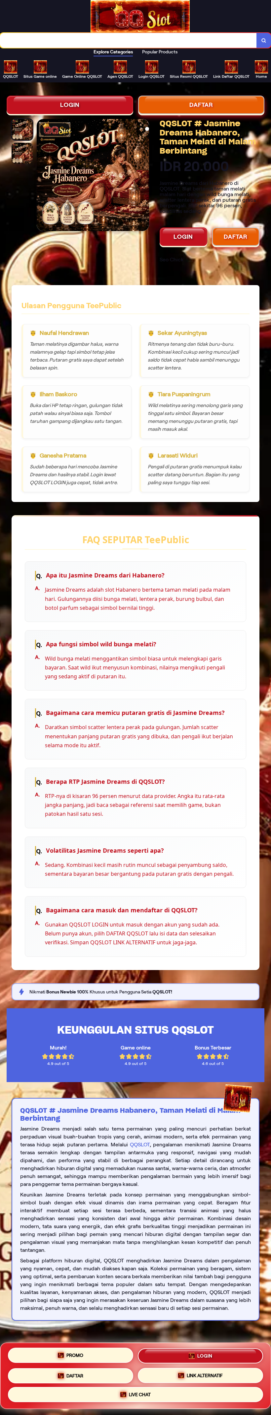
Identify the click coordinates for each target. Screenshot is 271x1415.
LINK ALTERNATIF (205, 1373)
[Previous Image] (42, 176)
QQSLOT (140, 1144)
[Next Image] (143, 176)
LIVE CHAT (140, 1393)
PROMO (74, 1356)
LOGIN (70, 105)
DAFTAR (201, 105)
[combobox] (128, 40)
